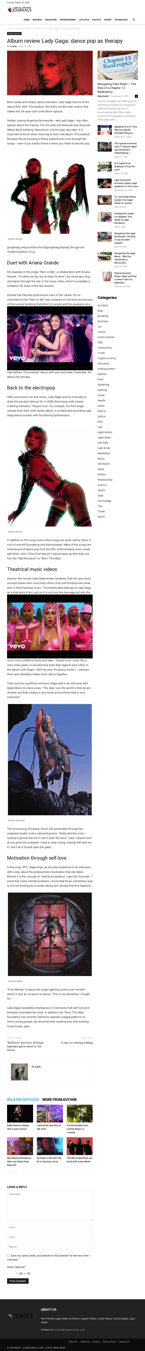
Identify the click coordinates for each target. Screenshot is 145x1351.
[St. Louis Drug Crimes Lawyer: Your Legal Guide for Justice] (105, 200)
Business (37, 19)
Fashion (102, 374)
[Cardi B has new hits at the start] (50, 1113)
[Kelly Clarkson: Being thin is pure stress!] (20, 1113)
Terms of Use (109, 1341)
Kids (100, 421)
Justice (101, 416)
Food (100, 379)
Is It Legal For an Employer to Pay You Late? (124, 166)
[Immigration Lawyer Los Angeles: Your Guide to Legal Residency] (105, 217)
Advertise (85, 1341)
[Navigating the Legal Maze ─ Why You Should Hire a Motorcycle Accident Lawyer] (105, 256)
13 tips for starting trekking (76, 1042)
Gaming (102, 390)
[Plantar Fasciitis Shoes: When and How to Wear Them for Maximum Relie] (105, 276)
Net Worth (104, 463)
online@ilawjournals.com (70, 1329)
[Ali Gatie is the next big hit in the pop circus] (50, 1146)
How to (102, 411)
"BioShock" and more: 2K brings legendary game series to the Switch (25, 1046)
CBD (100, 342)
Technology (121, 19)
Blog (100, 310)
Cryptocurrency (107, 358)
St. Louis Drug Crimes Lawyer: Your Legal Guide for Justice (125, 200)
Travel (101, 511)
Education (51, 19)
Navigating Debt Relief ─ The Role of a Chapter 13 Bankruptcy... (117, 87)
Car (100, 326)
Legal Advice (105, 432)
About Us (73, 1341)
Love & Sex (104, 448)
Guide (101, 395)
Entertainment (68, 19)
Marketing (104, 453)
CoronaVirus (105, 347)
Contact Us (124, 1341)
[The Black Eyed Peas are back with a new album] (80, 1146)
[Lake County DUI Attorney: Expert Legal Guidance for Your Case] (105, 183)
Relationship (105, 479)
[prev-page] (9, 1172)
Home (27, 19)
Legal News (104, 437)
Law (100, 427)
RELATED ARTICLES (23, 1099)
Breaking (103, 316)
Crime (101, 353)
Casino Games (106, 337)
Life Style (84, 19)
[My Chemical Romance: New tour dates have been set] (20, 1146)
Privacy (96, 1341)
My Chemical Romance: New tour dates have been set (19, 1161)
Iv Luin (13, 46)
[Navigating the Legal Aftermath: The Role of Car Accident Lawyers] (105, 237)
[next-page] (15, 1172)
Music (101, 458)
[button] (133, 19)
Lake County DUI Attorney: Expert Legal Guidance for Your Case (126, 183)
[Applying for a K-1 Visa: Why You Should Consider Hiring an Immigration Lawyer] (105, 130)
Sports (107, 19)
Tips (100, 506)
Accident (103, 305)
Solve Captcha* (16, 1266)
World (101, 516)
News (101, 469)
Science (102, 485)
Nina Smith (103, 96)
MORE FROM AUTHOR (59, 1099)
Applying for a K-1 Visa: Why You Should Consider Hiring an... (125, 130)
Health (101, 400)
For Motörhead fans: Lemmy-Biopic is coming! (77, 1129)
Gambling (103, 384)
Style (100, 495)
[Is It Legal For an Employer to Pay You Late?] (105, 166)
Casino (102, 331)
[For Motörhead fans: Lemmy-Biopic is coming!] (80, 1113)
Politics (96, 19)
